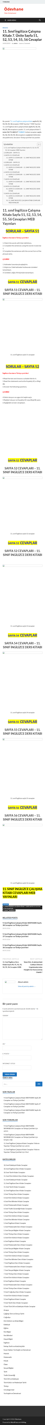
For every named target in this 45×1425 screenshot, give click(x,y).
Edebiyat (7, 1324)
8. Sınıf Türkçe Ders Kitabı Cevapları (16, 1288)
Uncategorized (9, 1390)
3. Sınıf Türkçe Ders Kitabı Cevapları (16, 1194)
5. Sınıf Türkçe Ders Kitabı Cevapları (16, 1234)
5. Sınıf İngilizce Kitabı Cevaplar (15, 1223)
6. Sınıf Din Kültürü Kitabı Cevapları (16, 1238)
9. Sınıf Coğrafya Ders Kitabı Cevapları (17, 1292)
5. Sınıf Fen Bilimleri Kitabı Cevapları (17, 1219)
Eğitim (6, 1328)
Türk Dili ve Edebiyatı (11, 1379)
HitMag (23, 1422)
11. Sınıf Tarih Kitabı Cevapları (14, 1187)
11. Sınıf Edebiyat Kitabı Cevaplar (16, 1180)
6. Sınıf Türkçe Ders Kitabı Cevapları (16, 1252)
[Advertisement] (22, 97)
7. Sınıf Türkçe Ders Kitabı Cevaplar (16, 1274)
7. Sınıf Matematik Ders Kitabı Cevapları (18, 1267)
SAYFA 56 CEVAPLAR (12, 193)
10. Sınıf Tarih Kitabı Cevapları (14, 1172)
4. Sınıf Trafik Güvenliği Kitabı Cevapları (18, 1209)
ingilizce (12, 910)
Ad (4, 1044)
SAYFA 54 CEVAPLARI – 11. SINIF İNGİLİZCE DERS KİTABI (24, 183)
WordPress (14, 1422)
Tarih (5, 1372)
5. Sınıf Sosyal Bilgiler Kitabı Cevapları (17, 1230)
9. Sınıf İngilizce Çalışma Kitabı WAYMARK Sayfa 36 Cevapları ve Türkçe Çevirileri (22, 946)
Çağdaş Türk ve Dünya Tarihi (14, 1314)
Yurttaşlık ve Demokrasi (12, 1393)
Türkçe (6, 1386)
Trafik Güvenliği (9, 1375)
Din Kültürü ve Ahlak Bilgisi (13, 1321)
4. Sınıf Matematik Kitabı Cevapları (16, 1205)
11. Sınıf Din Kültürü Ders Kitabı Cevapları (19, 1176)
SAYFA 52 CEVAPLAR (12, 165)
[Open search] (39, 20)
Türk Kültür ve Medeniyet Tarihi (15, 1382)
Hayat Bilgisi (8, 1339)
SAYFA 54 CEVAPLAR (12, 179)
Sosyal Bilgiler (9, 1368)
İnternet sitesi (9, 1063)
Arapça (6, 1310)
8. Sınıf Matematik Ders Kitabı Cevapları (18, 1285)
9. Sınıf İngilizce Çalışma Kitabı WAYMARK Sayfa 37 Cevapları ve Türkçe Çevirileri (22, 935)
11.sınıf (5, 910)
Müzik (6, 1361)
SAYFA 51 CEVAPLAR (12, 155)
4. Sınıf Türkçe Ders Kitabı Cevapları (16, 1212)
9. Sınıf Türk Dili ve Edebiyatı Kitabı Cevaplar (19, 1306)
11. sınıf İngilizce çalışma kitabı (21, 121)
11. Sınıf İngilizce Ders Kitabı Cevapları (17, 1183)
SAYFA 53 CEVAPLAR (12, 172)
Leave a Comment (24, 43)
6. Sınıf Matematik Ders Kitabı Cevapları (18, 1245)
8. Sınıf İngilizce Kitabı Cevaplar (15, 1281)
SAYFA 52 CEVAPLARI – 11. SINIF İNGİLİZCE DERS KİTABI (24, 168)
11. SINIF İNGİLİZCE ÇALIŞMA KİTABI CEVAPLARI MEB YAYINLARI (24, 201)
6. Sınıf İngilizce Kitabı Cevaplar (15, 1241)
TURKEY (21, 132)
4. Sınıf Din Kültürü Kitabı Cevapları (16, 1198)
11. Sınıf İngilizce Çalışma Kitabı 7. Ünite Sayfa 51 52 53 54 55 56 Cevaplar (21, 907)
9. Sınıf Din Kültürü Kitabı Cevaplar (16, 1295)
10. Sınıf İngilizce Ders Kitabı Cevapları (17, 1169)
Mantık (6, 1353)
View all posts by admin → (27, 986)
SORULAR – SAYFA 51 (12, 153)
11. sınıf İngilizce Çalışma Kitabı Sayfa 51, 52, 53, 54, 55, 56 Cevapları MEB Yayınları (22, 149)
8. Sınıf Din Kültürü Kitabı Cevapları (16, 1277)
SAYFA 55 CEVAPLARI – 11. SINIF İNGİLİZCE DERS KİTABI (24, 190)
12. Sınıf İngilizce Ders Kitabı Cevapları (17, 1190)
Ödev (6, 1364)
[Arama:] (22, 1084)
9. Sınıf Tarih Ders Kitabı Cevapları (16, 1303)
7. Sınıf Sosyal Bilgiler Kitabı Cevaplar (17, 1270)
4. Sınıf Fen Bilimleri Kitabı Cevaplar (16, 1201)
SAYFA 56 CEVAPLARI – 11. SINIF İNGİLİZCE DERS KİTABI (24, 197)
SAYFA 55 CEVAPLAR (12, 186)
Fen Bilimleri (8, 1335)
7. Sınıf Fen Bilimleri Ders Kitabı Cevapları (18, 1259)
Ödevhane (13, 9)
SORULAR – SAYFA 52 (12, 162)
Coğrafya (7, 1317)
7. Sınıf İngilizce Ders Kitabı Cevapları (17, 1263)
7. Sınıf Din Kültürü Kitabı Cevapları (16, 1256)
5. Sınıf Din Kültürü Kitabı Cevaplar (16, 1216)
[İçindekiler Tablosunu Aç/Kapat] (37, 144)
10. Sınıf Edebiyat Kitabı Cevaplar (16, 1165)
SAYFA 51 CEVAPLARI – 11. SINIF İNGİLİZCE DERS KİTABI (24, 159)
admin (15, 43)
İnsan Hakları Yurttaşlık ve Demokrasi (17, 1350)
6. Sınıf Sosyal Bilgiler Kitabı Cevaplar (17, 1248)
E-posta (6, 1054)
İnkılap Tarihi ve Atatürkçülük (14, 1346)
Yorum (6, 1015)
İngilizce (5, 28)
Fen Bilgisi (7, 1332)
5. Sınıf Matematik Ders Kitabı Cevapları (18, 1227)
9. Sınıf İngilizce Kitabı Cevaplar (15, 1299)
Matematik (8, 1357)
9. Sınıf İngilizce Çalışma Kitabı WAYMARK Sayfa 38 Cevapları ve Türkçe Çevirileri (22, 924)
